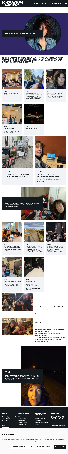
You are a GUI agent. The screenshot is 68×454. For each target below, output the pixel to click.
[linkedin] (63, 417)
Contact (35, 3)
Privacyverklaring (6, 427)
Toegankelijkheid (22, 418)
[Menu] (66, 3)
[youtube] (59, 417)
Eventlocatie (38, 420)
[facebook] (52, 417)
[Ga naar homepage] (12, 3)
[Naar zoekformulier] (61, 3)
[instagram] (55, 417)
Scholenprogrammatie (40, 418)
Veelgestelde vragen (23, 424)
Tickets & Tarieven (22, 422)
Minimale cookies (43, 447)
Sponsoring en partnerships (41, 422)
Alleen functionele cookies (22, 447)
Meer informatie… (47, 441)
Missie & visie (21, 417)
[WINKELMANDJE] (46, 3)
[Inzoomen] (3, 88)
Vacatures (37, 424)
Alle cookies (60, 447)
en (42, 3)
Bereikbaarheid (21, 420)
